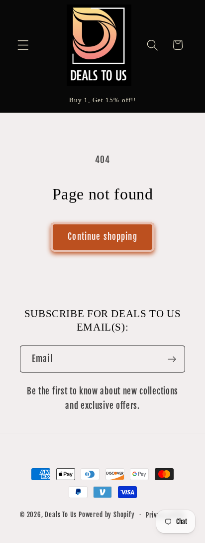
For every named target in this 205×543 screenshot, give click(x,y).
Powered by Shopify (107, 515)
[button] (23, 45)
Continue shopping (102, 236)
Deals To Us (61, 515)
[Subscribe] (172, 359)
